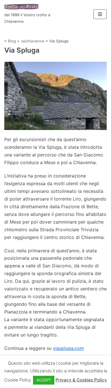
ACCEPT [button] (43, 380)
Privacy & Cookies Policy (81, 380)
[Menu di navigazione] (100, 14)
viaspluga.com (68, 348)
